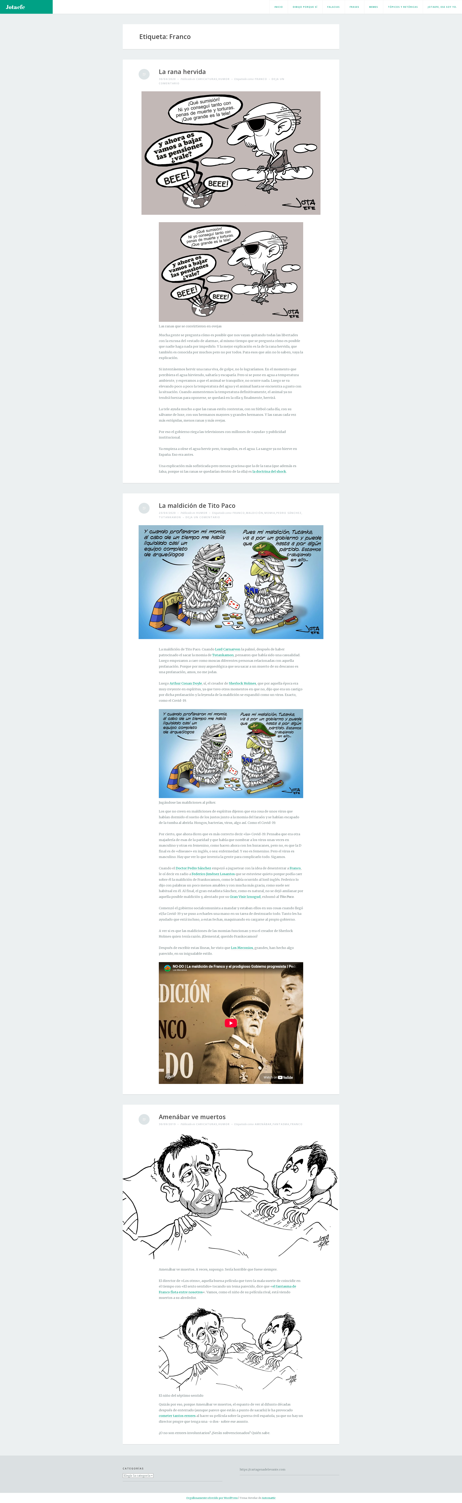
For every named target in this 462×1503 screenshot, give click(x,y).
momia (269, 513)
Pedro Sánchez (289, 513)
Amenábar (263, 1124)
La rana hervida (182, 71)
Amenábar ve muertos (192, 1117)
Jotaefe (15, 7)
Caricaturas (206, 79)
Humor (224, 79)
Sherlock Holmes (242, 683)
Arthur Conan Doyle (186, 683)
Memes (373, 6)
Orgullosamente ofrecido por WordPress (212, 1498)
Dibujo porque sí (305, 6)
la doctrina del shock (269, 471)
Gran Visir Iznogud (245, 897)
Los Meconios (242, 948)
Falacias (333, 6)
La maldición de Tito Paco (197, 505)
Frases (354, 6)
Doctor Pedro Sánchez (193, 868)
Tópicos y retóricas (403, 6)
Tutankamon (170, 517)
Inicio (278, 6)
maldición (254, 513)
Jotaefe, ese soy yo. (442, 6)
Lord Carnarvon (227, 649)
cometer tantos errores (177, 1416)
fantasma (281, 1124)
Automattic (269, 1498)
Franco (261, 79)
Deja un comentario (203, 517)
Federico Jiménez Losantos (213, 874)
